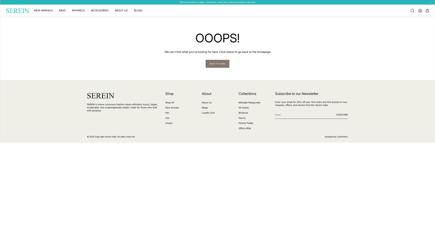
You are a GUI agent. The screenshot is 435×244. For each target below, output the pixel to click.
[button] (412, 10)
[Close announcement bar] (431, 2)
